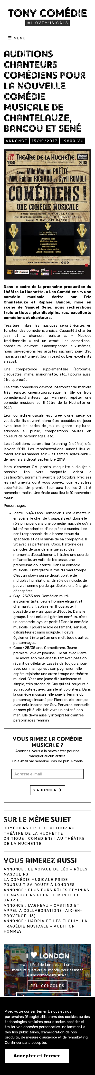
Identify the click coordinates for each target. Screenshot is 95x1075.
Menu (19, 38)
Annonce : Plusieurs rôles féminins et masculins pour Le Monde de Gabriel (46, 895)
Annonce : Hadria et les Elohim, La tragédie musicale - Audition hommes (45, 926)
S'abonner (45, 790)
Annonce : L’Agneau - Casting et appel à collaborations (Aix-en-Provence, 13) (43, 910)
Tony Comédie (47, 13)
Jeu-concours (47, 986)
